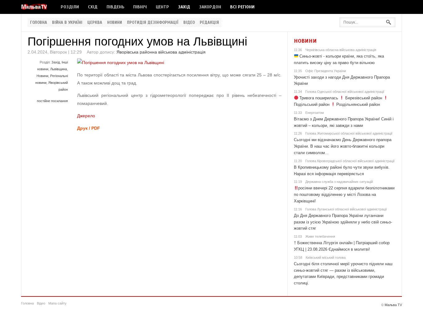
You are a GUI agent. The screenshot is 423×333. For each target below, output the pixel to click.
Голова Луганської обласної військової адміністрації (346, 209)
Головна (38, 22)
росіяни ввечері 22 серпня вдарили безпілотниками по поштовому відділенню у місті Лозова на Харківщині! (344, 194)
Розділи (70, 7)
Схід (93, 7)
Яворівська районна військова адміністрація (161, 52)
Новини (114, 22)
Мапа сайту (57, 303)
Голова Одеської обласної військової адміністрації (344, 91)
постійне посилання (52, 101)
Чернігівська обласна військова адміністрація (340, 50)
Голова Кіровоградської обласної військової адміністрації (350, 161)
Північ (140, 7)
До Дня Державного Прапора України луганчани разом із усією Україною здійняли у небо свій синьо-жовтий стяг (343, 222)
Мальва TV (393, 305)
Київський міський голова (326, 257)
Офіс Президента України (325, 71)
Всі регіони (242, 7)
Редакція (209, 22)
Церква (94, 22)
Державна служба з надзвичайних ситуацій (339, 182)
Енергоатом (314, 113)
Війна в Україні (67, 22)
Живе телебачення (320, 236)
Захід (184, 7)
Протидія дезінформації (152, 22)
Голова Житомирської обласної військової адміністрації (348, 133)
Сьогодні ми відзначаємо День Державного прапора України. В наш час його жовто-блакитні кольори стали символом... (342, 146)
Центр (162, 7)
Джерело (86, 115)
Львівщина (58, 69)
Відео (189, 22)
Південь (115, 7)
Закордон (210, 7)
